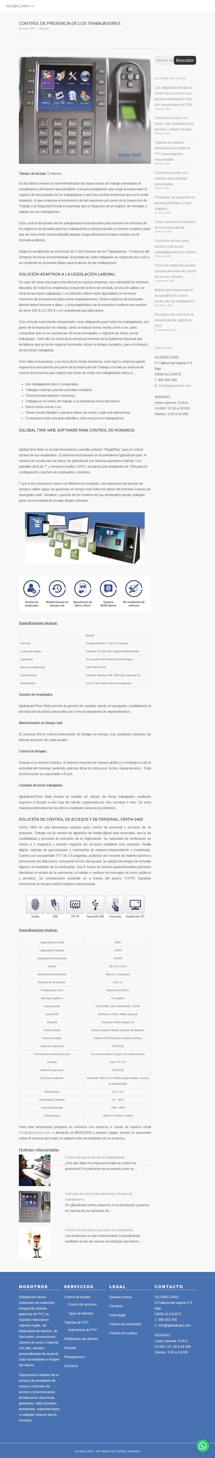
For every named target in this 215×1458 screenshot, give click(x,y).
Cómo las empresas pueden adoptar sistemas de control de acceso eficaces (175, 271)
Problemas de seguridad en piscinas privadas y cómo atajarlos (175, 203)
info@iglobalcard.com (35, 1132)
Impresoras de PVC (82, 1330)
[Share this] (22, 37)
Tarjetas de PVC (76, 1322)
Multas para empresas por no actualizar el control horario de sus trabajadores (175, 295)
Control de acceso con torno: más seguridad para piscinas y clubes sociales (174, 123)
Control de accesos (82, 1304)
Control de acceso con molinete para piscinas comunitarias (171, 178)
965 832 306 (167, 1320)
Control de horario (77, 1297)
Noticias (43, 28)
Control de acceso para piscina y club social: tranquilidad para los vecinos (175, 246)
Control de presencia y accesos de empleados (99, 1230)
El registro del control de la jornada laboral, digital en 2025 (174, 320)
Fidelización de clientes (81, 1339)
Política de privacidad (125, 1324)
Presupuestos (74, 1357)
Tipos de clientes (80, 1313)
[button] (203, 1446)
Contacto (71, 1366)
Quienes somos (120, 1297)
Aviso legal (117, 1315)
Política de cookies (123, 1333)
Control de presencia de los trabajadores (95, 1157)
